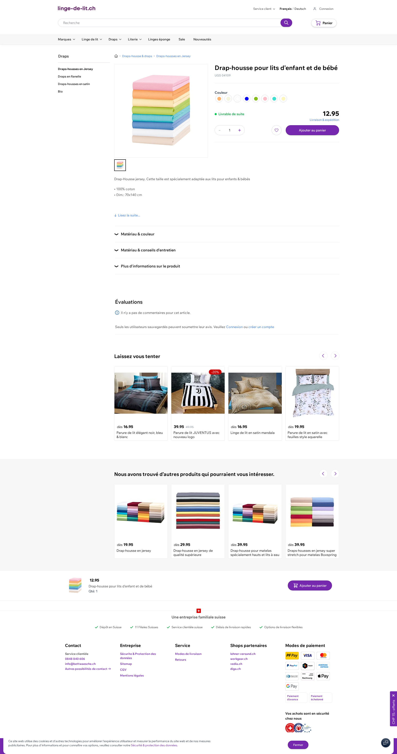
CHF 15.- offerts (393, 712)
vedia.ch (236, 664)
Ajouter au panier (312, 130)
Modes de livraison (188, 654)
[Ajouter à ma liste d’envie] (277, 130)
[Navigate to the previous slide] (323, 356)
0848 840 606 (75, 659)
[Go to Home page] (76, 8)
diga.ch (235, 669)
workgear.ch (239, 659)
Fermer (298, 745)
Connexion (234, 327)
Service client (262, 9)
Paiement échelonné (317, 697)
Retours (180, 660)
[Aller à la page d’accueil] (116, 56)
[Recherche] (286, 23)
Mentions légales (132, 675)
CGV (123, 670)
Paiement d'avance (293, 697)
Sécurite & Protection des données (138, 656)
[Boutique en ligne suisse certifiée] (290, 728)
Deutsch (300, 9)
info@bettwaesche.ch (80, 664)
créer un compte (261, 327)
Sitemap (126, 664)
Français (286, 9)
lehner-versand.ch (242, 654)
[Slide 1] (120, 165)
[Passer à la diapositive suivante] (335, 356)
